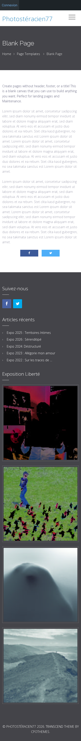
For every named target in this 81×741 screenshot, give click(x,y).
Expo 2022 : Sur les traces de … (29, 360)
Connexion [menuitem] (9, 5)
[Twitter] (17, 303)
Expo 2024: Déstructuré (24, 346)
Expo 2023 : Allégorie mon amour (31, 353)
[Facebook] (6, 303)
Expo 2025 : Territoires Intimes (29, 332)
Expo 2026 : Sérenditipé (24, 339)
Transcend (54, 726)
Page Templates (28, 54)
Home (6, 54)
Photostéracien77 (27, 18)
